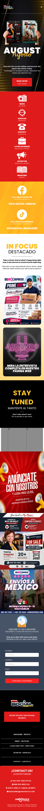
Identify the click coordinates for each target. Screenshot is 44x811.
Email (7, 669)
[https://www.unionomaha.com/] (22, 299)
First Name (8, 651)
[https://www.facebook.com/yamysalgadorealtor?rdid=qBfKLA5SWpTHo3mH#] (22, 541)
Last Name (8, 660)
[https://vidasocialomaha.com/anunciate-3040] (22, 484)
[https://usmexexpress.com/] (22, 592)
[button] (41, 7)
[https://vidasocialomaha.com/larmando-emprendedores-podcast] (22, 352)
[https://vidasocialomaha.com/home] (8, 7)
